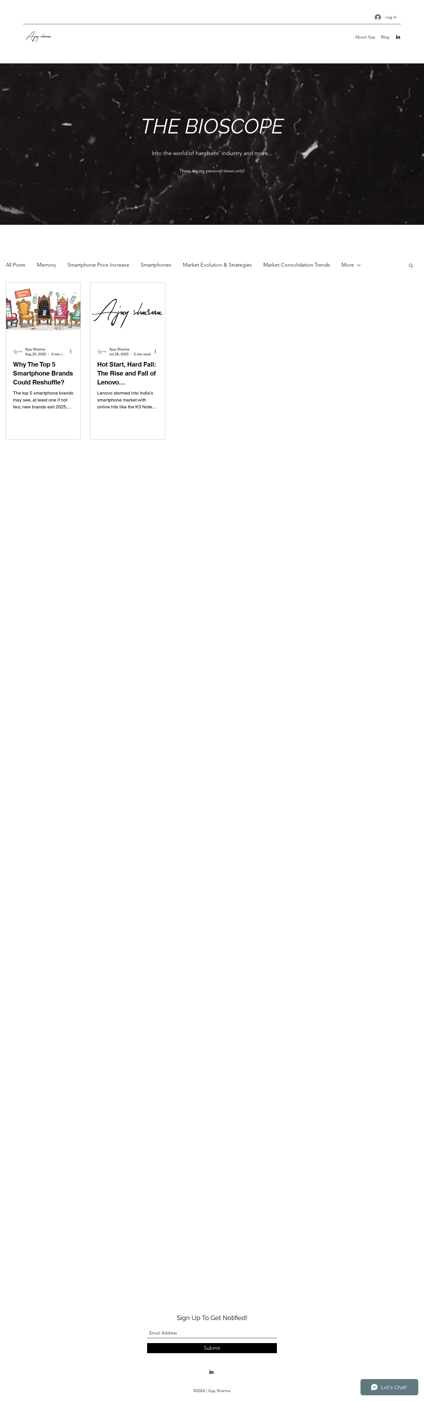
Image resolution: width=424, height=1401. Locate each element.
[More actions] (72, 351)
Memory (46, 265)
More (348, 265)
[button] (411, 266)
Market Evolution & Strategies (217, 265)
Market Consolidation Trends (296, 265)
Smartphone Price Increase (98, 265)
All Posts (15, 265)
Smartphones (156, 265)
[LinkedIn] (398, 37)
